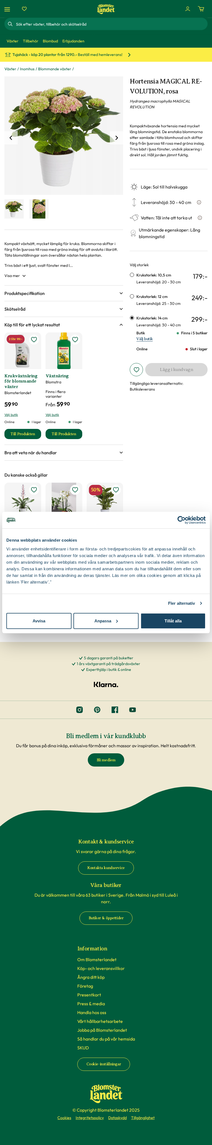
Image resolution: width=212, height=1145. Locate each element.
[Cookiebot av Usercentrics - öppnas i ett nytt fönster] (181, 520)
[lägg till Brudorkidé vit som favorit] (75, 490)
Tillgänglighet (143, 1117)
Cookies (64, 1117)
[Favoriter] (24, 8)
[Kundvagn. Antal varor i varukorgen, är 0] (201, 8)
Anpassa (102, 620)
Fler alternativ (181, 603)
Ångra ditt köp (91, 977)
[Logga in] (187, 8)
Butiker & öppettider (106, 918)
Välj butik (144, 339)
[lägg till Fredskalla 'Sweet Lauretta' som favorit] (116, 490)
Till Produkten (25, 435)
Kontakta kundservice (106, 868)
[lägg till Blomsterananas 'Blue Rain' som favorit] (34, 490)
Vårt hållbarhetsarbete (100, 1021)
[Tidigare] (11, 137)
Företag (85, 986)
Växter (10, 68)
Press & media (91, 1003)
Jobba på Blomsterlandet (102, 1030)
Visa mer (12, 275)
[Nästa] (116, 137)
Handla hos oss (91, 1012)
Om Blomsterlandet (96, 959)
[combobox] (111, 24)
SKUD (83, 1047)
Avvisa (39, 620)
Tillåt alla (173, 620)
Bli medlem (106, 760)
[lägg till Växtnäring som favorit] (75, 340)
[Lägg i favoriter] (136, 369)
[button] (63, 293)
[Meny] (8, 9)
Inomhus (27, 68)
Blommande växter (54, 68)
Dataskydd (117, 1117)
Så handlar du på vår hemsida (106, 1039)
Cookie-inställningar (103, 1064)
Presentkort (89, 995)
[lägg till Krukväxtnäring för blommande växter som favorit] (34, 340)
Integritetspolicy (90, 1117)
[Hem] (106, 9)
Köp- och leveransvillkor (101, 968)
